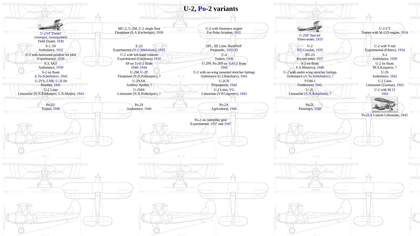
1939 (60, 59)
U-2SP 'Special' (310, 35)
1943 (400, 85)
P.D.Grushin (305, 50)
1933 (319, 39)
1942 (63, 76)
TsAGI (139, 63)
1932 (59, 50)
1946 (320, 67)
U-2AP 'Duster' (50, 33)
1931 (237, 32)
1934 (404, 32)
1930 (60, 41)
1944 (143, 67)
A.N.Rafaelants (316, 93)
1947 (227, 124)
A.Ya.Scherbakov (46, 76)
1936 (229, 59)
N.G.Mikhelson (144, 50)
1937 (319, 59)
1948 (317, 109)
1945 (404, 115)
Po (202, 8)
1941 (243, 76)
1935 (161, 50)
